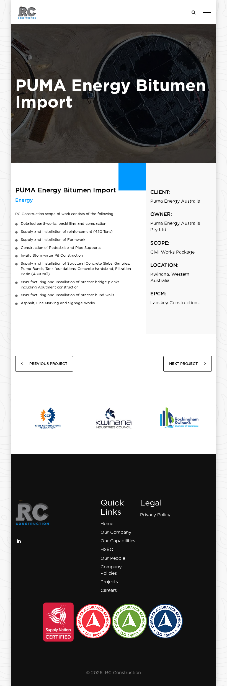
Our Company (115, 532)
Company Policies (111, 570)
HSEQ (107, 549)
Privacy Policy (155, 514)
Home (106, 523)
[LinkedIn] (19, 540)
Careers (108, 590)
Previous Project (47, 363)
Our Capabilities (117, 540)
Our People (112, 558)
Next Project (184, 363)
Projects (109, 581)
